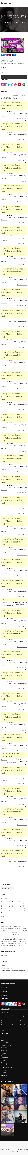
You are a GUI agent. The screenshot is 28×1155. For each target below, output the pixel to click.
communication (14, 930)
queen (19, 941)
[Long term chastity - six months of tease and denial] (20, 1090)
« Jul (2, 916)
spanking (17, 943)
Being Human (5, 1042)
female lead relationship (6, 935)
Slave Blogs (4, 1063)
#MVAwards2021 (5, 928)
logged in (10, 63)
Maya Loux (7, 3)
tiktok (17, 945)
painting (14, 941)
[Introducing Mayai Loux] (7, 1090)
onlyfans (10, 941)
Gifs (2, 1055)
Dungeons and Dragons (20, 932)
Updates (3, 1072)
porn (17, 941)
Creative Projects (6, 1045)
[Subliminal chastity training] (7, 1116)
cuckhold (8, 932)
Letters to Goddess (6, 1067)
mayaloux (14, 939)
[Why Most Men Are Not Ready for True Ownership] (20, 1116)
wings (20, 945)
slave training (12, 943)
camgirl (24, 928)
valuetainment (5, 1075)
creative (5, 932)
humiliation (3, 937)
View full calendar (22, 118)
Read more (4, 116)
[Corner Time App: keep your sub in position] (20, 1103)
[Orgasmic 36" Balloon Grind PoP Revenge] (7, 1130)
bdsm (20, 928)
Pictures (3, 1053)
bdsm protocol (5, 1065)
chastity (3, 930)
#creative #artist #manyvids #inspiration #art (9, 926)
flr (20, 935)
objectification (6, 941)
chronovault (9, 930)
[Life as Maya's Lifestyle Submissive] (7, 1103)
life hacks (14, 937)
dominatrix (13, 932)
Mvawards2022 (21, 939)
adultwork (11, 928)
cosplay (2, 932)
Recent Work (4, 1060)
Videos (3, 1078)
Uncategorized (5, 1070)
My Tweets (4, 955)
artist (16, 928)
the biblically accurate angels (10, 945)
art (13, 928)
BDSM (3, 1040)
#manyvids (20, 926)
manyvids (5, 939)
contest (24, 930)
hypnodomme (9, 937)
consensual (20, 930)
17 (1, 909)
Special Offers (21, 943)
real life (22, 941)
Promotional (4, 1057)
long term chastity (20, 937)
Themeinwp (15, 1151)
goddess (23, 935)
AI (1, 1037)
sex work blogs (6, 943)
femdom (16, 934)
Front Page (4, 1050)
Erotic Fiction (4, 1048)
